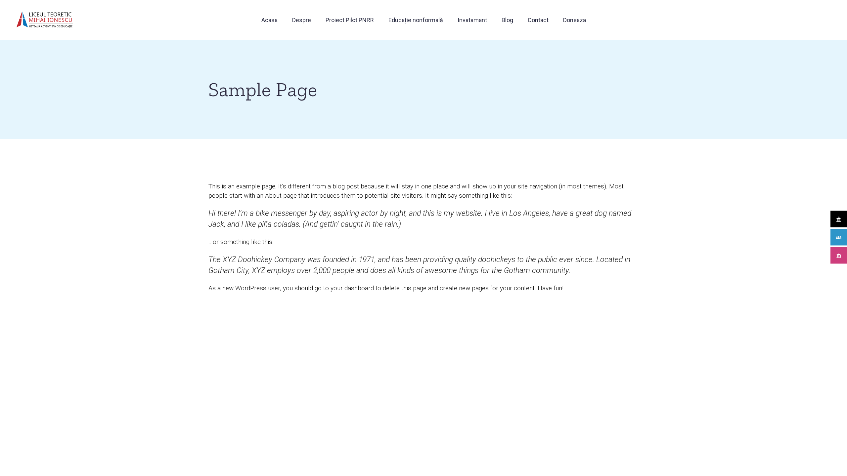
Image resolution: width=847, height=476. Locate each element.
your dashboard (352, 288)
